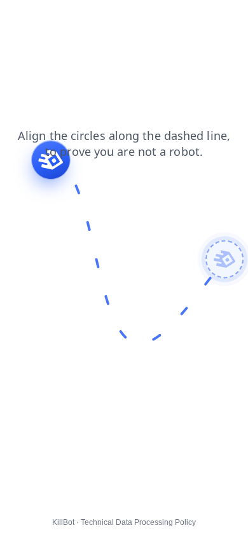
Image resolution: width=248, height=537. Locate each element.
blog (123, 18)
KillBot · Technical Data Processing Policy (124, 522)
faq (15, 18)
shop (47, 18)
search (85, 18)
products (26, 31)
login (205, 18)
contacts (164, 18)
